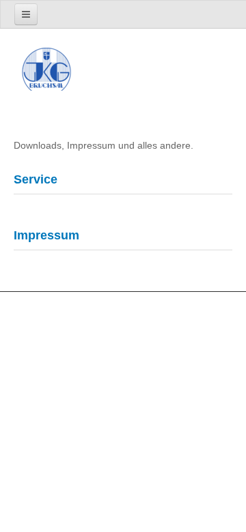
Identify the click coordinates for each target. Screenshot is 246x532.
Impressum (46, 235)
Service (35, 179)
